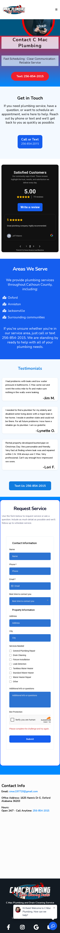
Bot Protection (15, 712)
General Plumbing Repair (24, 651)
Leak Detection (19, 664)
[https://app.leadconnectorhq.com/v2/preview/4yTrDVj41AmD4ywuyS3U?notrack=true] (30, 891)
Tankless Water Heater (23, 668)
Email (12, 579)
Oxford (13, 297)
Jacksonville (16, 311)
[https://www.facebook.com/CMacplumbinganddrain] (9, 926)
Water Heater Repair (22, 677)
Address (13, 616)
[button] (55, 9)
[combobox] (30, 601)
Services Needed (16, 646)
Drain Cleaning (19, 655)
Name (12, 549)
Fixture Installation (21, 659)
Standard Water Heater (23, 673)
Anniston (14, 304)
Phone (12, 564)
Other (15, 681)
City (11, 631)
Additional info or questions (21, 688)
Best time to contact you (20, 594)
